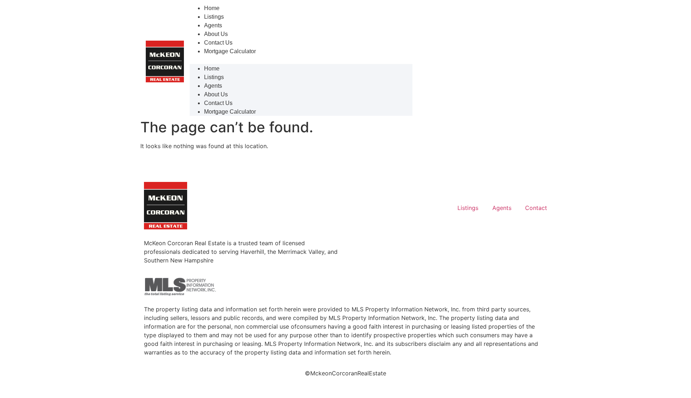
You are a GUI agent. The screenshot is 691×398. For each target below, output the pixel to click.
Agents (213, 25)
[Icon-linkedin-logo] (499, 189)
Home (212, 8)
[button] (301, 59)
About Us (216, 34)
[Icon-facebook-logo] (540, 189)
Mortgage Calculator (230, 51)
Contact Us (218, 43)
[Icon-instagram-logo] (519, 189)
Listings (214, 17)
